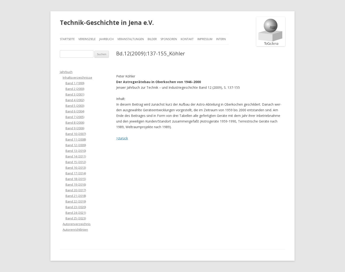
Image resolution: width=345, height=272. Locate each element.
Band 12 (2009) (75, 145)
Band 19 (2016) (75, 184)
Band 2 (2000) (74, 89)
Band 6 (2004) (74, 111)
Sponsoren (169, 39)
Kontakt (187, 39)
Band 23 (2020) (75, 207)
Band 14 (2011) (75, 156)
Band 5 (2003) (74, 105)
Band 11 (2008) (75, 139)
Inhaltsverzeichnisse (77, 77)
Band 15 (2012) (75, 162)
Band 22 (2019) (75, 201)
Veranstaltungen (130, 39)
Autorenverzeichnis (77, 224)
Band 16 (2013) (75, 167)
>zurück (122, 138)
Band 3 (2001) (74, 94)
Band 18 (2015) (75, 179)
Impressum (204, 39)
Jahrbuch (106, 39)
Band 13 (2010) (75, 151)
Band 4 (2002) (74, 100)
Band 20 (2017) (75, 190)
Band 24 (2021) (75, 213)
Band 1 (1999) (74, 83)
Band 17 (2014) (75, 173)
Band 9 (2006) (74, 128)
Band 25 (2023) (75, 218)
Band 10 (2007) (75, 134)
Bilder (152, 39)
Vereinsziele (87, 39)
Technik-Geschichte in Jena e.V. (107, 22)
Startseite (67, 39)
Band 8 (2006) (74, 122)
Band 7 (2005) (74, 117)
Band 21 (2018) (75, 196)
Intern (221, 39)
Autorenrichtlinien (75, 229)
